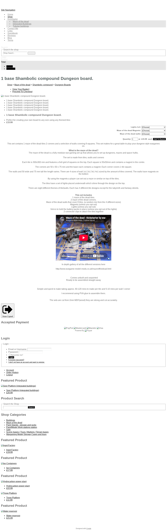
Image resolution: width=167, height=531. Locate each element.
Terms (10, 40)
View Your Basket (20, 89)
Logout (9, 375)
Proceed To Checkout (22, 91)
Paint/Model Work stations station (21, 427)
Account (10, 370)
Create (88, 528)
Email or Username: (17, 349)
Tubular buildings (21, 26)
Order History (12, 372)
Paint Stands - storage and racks (21, 425)
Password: (13, 352)
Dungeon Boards (63, 85)
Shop (9, 85)
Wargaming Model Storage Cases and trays (26, 434)
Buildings (10, 420)
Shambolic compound (42, 85)
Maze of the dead (22, 85)
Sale (8, 430)
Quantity (126, 139)
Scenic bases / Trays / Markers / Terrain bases (27, 432)
